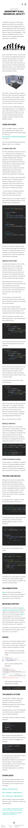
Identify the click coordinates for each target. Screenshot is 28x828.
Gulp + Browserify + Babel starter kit (12, 792)
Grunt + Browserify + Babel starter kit (12, 796)
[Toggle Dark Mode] (22, 4)
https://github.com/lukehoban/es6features (14, 136)
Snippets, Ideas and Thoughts (19, 826)
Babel (21, 614)
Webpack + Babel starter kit (9, 789)
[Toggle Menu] (25, 4)
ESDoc (4, 592)
